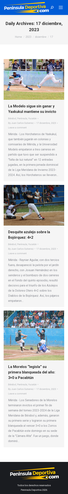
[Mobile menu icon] (60, 7)
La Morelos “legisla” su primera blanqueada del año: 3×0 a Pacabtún (31, 372)
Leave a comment (17, 127)
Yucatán (32, 118)
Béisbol (12, 118)
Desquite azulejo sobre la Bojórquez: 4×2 (29, 235)
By (21, 123)
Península (22, 118)
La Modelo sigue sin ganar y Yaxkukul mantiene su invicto (32, 109)
